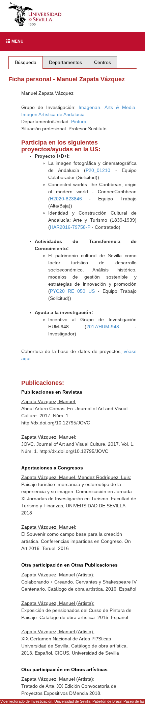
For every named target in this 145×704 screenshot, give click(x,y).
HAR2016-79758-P (70, 227)
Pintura (78, 121)
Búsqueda (25, 62)
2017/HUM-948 (102, 326)
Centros (102, 62)
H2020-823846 (66, 198)
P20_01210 (98, 170)
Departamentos (65, 62)
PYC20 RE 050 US (72, 291)
